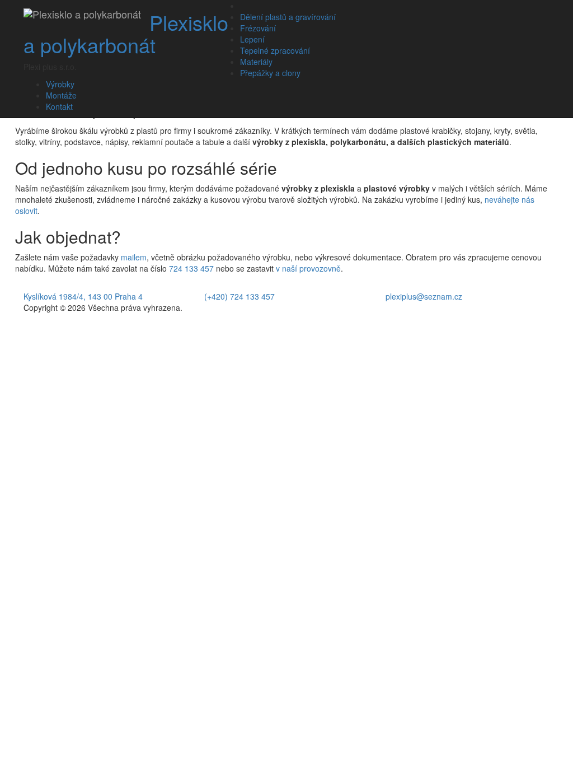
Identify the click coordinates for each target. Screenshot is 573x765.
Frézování (258, 28)
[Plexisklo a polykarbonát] (82, 14)
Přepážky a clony (270, 72)
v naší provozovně (308, 268)
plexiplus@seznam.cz (424, 296)
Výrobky (60, 84)
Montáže (61, 95)
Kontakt (59, 106)
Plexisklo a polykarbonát (126, 33)
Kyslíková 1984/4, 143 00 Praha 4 (83, 296)
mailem (134, 257)
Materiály (256, 61)
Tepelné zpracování (275, 50)
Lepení (252, 39)
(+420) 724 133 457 (239, 296)
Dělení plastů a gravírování (288, 16)
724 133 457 (191, 268)
